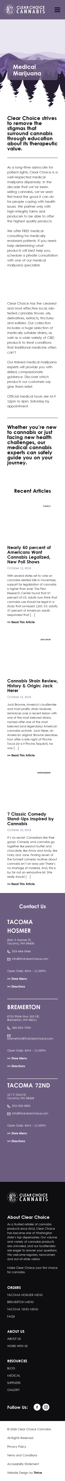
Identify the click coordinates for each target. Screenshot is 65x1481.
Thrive (38, 1473)
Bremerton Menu (20, 1302)
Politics (47, 506)
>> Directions (16, 987)
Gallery (13, 1390)
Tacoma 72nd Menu (22, 1309)
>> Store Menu (17, 979)
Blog (11, 1368)
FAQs (11, 1317)
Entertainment (44, 773)
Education (46, 639)
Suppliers (14, 1383)
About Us (14, 1339)
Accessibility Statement (23, 1464)
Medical (13, 1376)
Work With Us (17, 1346)
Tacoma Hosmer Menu (25, 1295)
